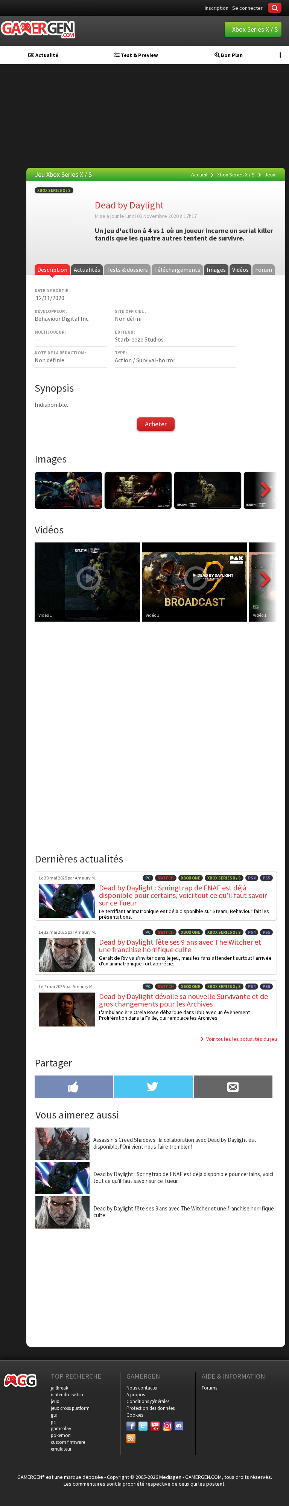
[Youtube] (155, 1426)
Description (52, 269)
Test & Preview (139, 55)
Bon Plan (231, 55)
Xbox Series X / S (54, 190)
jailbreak (59, 1388)
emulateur (61, 1449)
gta (54, 1415)
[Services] (130, 1438)
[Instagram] (167, 1426)
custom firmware (68, 1442)
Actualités (87, 269)
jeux (55, 1401)
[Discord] (179, 1426)
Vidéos (240, 269)
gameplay (61, 1428)
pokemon (61, 1435)
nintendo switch (67, 1394)
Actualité (46, 55)
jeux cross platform (70, 1408)
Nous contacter (142, 1388)
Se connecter (247, 8)
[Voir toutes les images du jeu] (265, 507)
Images (216, 269)
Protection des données (150, 1408)
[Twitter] (143, 1426)
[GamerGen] (37, 29)
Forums (209, 1388)
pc (53, 1422)
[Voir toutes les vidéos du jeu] (265, 598)
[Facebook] (130, 1426)
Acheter (156, 424)
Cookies (134, 1415)
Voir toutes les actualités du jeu (241, 1039)
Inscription (216, 8)
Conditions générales (147, 1401)
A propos (135, 1394)
